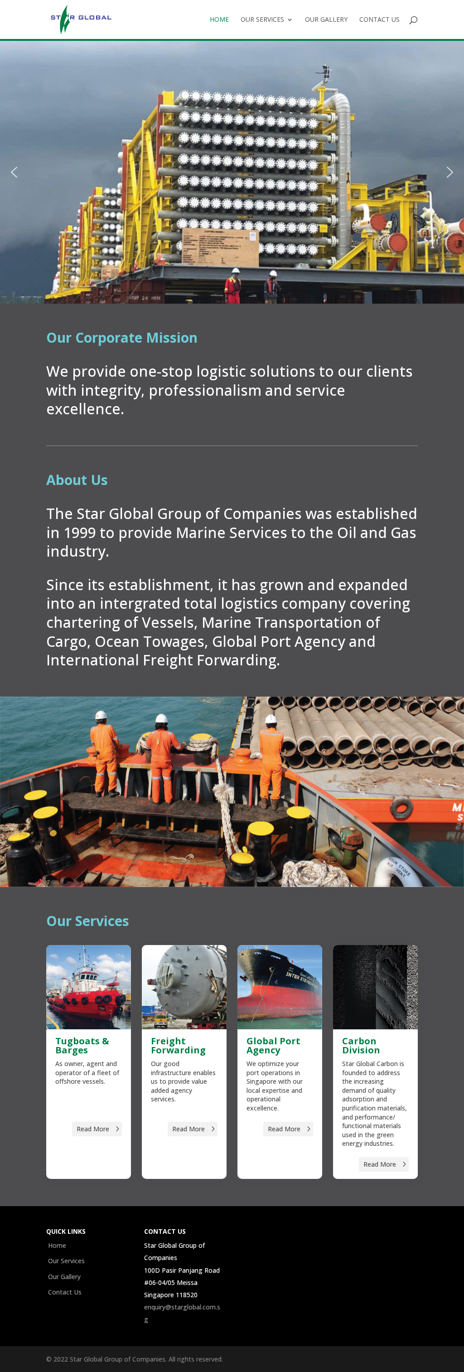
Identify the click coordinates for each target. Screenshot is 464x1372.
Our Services (262, 20)
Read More (93, 1129)
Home (219, 20)
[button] (14, 172)
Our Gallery (326, 20)
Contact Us (379, 20)
